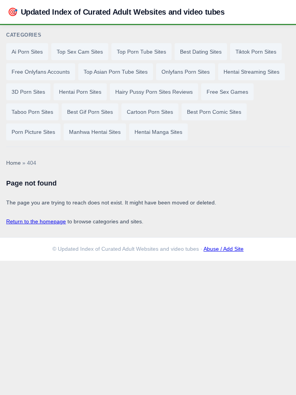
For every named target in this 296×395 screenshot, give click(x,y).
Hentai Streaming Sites (251, 72)
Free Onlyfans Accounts (41, 72)
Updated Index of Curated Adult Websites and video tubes (116, 11)
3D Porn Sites (28, 92)
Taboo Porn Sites (32, 112)
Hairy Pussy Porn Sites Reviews (154, 92)
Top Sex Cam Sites (80, 52)
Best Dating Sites (201, 52)
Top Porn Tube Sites (141, 52)
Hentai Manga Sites (158, 132)
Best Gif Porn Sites (90, 112)
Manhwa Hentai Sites (95, 132)
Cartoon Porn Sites (150, 112)
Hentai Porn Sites (80, 92)
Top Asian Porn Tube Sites (116, 72)
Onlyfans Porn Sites (185, 72)
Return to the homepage (36, 221)
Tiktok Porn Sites (255, 52)
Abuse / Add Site (224, 249)
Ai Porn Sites (27, 52)
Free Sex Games (227, 92)
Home (13, 163)
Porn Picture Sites (33, 132)
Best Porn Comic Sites (214, 112)
